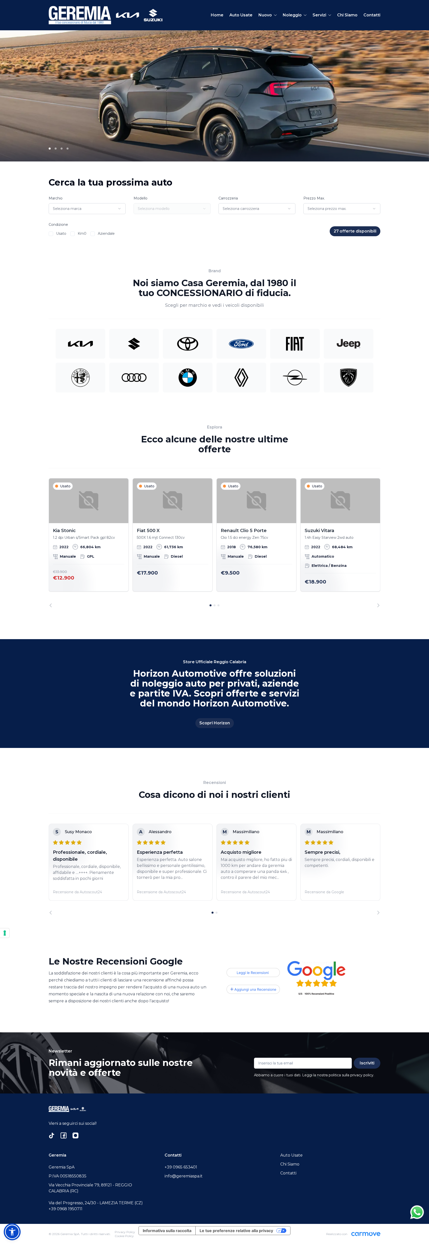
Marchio (56, 198)
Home (217, 15)
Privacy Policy (125, 1232)
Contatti (371, 15)
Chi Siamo (347, 15)
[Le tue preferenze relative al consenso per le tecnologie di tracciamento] (4, 933)
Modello (140, 198)
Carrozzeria (228, 198)
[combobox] (87, 208)
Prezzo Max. (314, 198)
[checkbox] (51, 234)
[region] (214, 542)
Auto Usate (240, 15)
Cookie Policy (124, 1236)
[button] (12, 1232)
